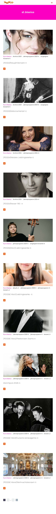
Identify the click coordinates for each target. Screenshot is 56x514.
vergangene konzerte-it (37, 243)
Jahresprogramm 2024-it (31, 153)
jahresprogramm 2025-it (20, 243)
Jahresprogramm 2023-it (31, 56)
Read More (11, 68)
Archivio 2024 (17, 153)
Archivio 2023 (17, 56)
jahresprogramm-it (44, 288)
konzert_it (6, 290)
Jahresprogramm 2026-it (28, 288)
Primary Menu (52, 3)
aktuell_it (16, 288)
